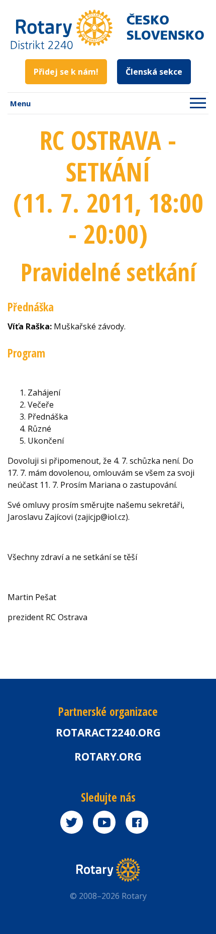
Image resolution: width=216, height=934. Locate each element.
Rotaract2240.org (108, 732)
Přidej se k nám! (66, 71)
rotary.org (108, 757)
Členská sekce (154, 71)
